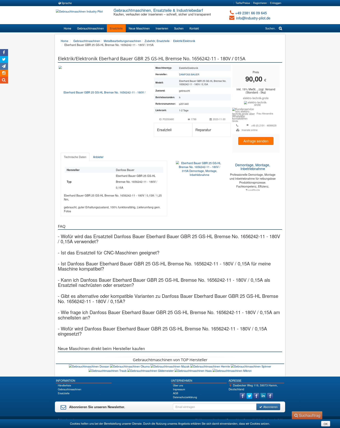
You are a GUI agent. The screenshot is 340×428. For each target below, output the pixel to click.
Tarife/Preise (243, 3)
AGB (175, 393)
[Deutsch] (77, 3)
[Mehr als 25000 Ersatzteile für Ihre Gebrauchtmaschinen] (256, 103)
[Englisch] (84, 3)
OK (326, 424)
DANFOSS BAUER (189, 74)
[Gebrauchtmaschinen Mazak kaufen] (170, 366)
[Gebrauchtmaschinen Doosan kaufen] (89, 366)
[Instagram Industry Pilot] (270, 396)
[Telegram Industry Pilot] (256, 396)
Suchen (179, 28)
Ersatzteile (116, 28)
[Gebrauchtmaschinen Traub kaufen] (108, 370)
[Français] (106, 3)
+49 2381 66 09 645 (251, 12)
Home (67, 28)
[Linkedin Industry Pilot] (263, 396)
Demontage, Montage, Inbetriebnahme (252, 166)
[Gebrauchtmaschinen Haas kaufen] (194, 370)
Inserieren (162, 28)
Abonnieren (270, 407)
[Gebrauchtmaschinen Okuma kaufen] (130, 366)
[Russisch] (91, 3)
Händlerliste (64, 385)
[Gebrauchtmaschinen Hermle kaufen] (210, 366)
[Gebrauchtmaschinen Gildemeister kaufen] (151, 370)
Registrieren (260, 3)
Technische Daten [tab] (75, 157)
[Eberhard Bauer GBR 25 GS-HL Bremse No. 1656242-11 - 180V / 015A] (103, 92)
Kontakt (194, 28)
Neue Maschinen (139, 28)
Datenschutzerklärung (185, 397)
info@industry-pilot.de (253, 17)
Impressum (179, 389)
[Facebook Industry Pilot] (242, 396)
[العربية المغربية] (98, 3)
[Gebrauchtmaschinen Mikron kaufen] (232, 370)
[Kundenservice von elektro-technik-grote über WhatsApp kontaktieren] (244, 113)
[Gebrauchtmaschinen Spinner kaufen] (251, 366)
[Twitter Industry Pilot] (249, 396)
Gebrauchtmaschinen (90, 28)
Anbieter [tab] (98, 157)
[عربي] (113, 3)
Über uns (178, 385)
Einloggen (275, 3)
